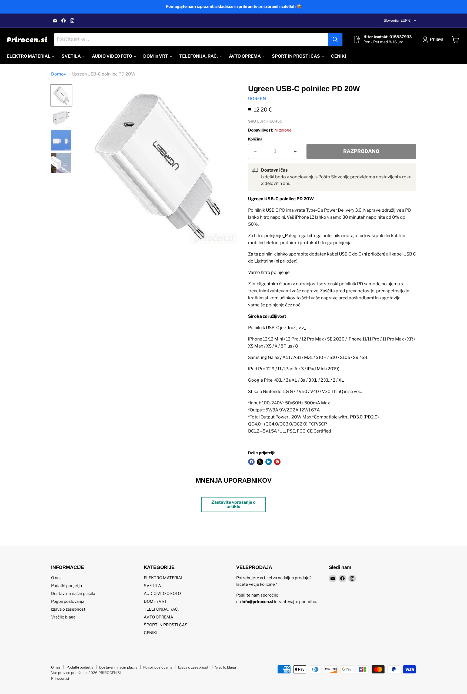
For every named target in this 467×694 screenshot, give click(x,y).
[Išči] (335, 39)
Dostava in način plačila (73, 593)
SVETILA (72, 56)
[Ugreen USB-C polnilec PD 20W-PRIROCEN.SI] (61, 95)
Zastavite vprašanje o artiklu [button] (233, 504)
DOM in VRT (156, 56)
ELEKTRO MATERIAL (29, 56)
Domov (58, 74)
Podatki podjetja (66, 585)
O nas (56, 577)
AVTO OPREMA (245, 56)
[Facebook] (63, 20)
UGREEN (257, 98)
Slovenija (398, 20)
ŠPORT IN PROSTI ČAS (296, 56)
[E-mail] (55, 20)
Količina (255, 139)
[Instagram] (72, 20)
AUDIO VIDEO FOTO (112, 56)
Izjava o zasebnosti (68, 609)
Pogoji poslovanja (67, 601)
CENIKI (338, 56)
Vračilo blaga (63, 617)
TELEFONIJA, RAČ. (199, 56)
